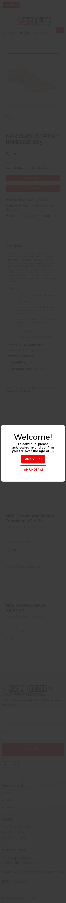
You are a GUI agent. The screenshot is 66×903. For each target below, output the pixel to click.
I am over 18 (33, 459)
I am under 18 (33, 469)
